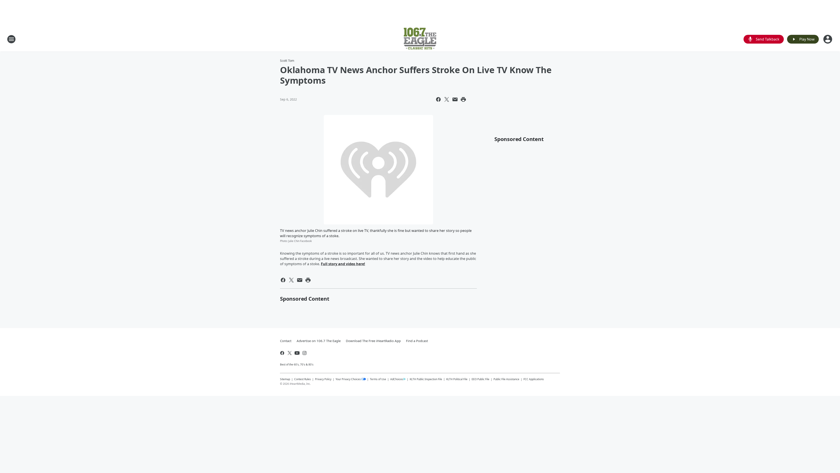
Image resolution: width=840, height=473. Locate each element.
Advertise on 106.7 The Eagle (319, 341)
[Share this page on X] (447, 99)
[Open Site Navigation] (11, 39)
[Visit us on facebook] (282, 353)
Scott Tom (287, 60)
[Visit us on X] (289, 353)
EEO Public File (480, 379)
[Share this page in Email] (455, 99)
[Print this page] (463, 99)
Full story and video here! (343, 263)
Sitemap (285, 379)
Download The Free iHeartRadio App (373, 341)
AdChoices (396, 379)
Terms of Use (378, 379)
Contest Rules (302, 379)
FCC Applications (533, 379)
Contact (285, 341)
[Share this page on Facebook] (438, 99)
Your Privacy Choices (348, 379)
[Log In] (828, 39)
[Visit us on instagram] (304, 353)
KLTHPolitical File (456, 379)
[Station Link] (420, 39)
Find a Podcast (417, 341)
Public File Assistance (506, 379)
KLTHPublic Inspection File (426, 379)
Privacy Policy (323, 379)
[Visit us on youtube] (297, 353)
